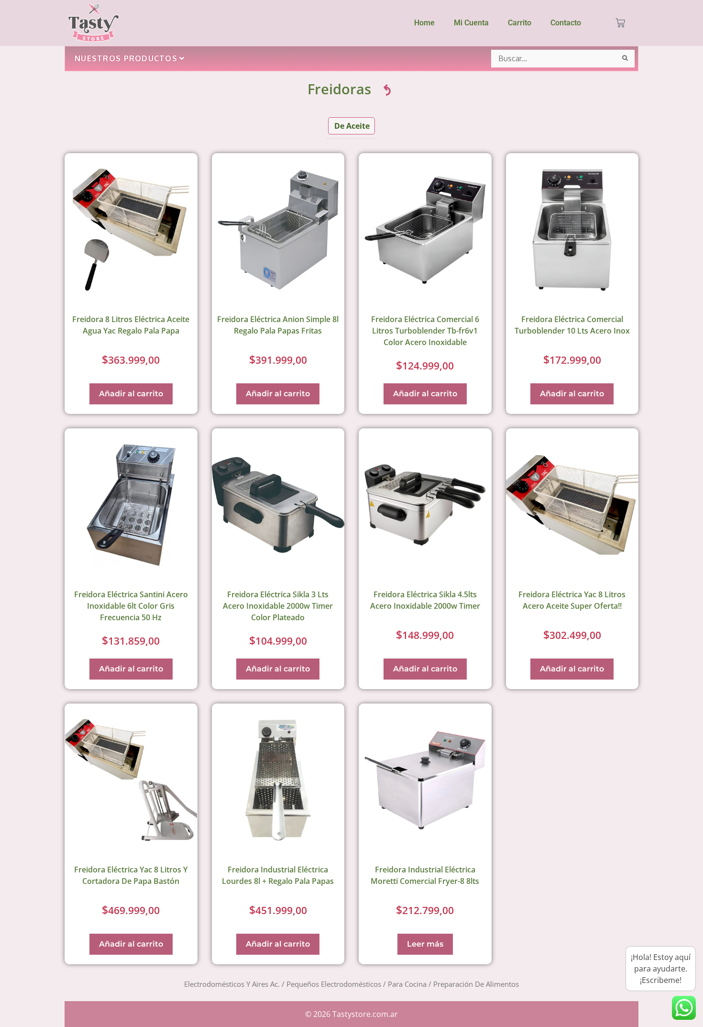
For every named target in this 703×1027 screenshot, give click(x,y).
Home (424, 22)
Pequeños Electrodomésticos (333, 984)
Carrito (519, 22)
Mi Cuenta (471, 22)
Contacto (565, 22)
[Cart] (620, 22)
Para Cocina (407, 984)
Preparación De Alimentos (476, 984)
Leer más (425, 944)
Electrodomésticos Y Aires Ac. (232, 984)
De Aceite (352, 126)
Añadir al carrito (131, 393)
